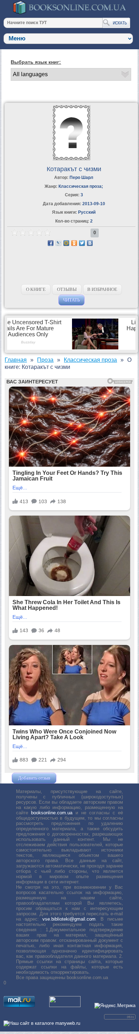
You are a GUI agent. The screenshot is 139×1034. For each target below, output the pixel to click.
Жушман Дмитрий (77, 778)
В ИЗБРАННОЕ (102, 289)
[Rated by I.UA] (65, 1005)
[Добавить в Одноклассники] (74, 243)
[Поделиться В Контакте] (90, 243)
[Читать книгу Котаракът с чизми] (71, 158)
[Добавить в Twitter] (82, 243)
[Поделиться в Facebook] (50, 243)
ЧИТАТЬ (71, 300)
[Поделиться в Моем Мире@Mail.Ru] (66, 243)
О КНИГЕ (36, 289)
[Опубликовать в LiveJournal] (58, 243)
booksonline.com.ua (51, 812)
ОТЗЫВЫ (67, 289)
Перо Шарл (81, 177)
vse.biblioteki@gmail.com (69, 919)
